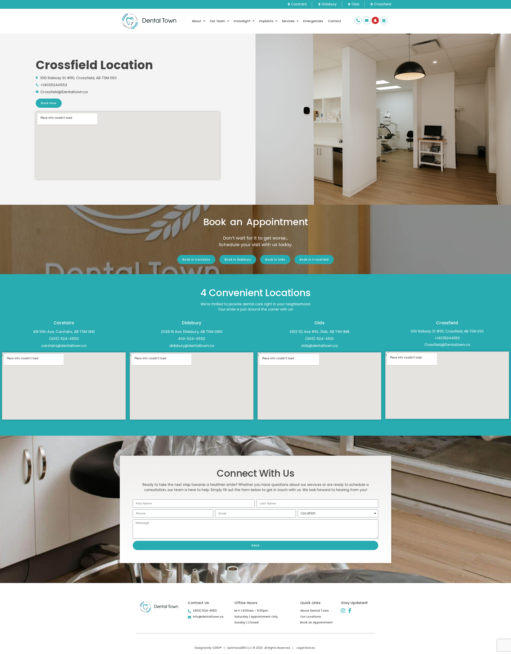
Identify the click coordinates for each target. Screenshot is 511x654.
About (196, 21)
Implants (266, 21)
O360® (217, 648)
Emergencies (313, 21)
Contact (334, 21)
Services (288, 21)
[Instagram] (343, 610)
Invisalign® (242, 21)
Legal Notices (306, 648)
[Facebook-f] (349, 610)
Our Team (217, 21)
